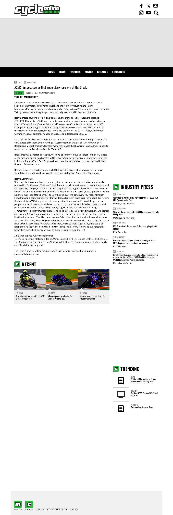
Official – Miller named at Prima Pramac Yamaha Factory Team (143, 380)
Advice (89, 72)
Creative (102, 72)
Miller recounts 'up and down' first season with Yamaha (93, 297)
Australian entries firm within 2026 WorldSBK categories (30, 297)
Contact (40, 509)
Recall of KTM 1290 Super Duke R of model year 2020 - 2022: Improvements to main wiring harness (134, 241)
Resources (118, 72)
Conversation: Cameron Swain (142, 407)
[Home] (37, 10)
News (62, 72)
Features (74, 72)
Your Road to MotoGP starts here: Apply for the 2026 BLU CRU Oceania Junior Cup (135, 199)
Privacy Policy (53, 509)
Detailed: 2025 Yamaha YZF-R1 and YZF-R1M (144, 394)
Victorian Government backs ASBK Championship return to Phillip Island (136, 213)
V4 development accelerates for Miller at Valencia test (60, 297)
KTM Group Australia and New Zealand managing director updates (135, 227)
